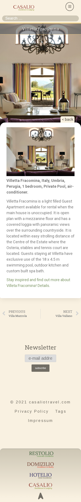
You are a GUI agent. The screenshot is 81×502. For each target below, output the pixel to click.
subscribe (40, 368)
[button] (69, 6)
